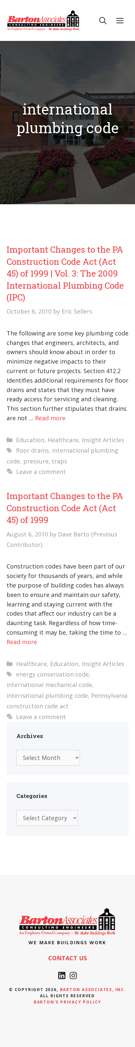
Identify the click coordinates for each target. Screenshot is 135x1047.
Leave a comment (41, 472)
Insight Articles (103, 440)
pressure (35, 461)
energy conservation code (52, 674)
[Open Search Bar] (102, 20)
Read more (50, 418)
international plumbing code (47, 695)
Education (30, 440)
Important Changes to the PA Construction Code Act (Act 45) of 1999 (65, 507)
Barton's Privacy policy (67, 1002)
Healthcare (63, 440)
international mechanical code (49, 685)
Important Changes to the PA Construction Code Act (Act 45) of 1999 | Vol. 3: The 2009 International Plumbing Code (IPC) (65, 273)
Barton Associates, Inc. (93, 989)
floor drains (32, 450)
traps (59, 461)
